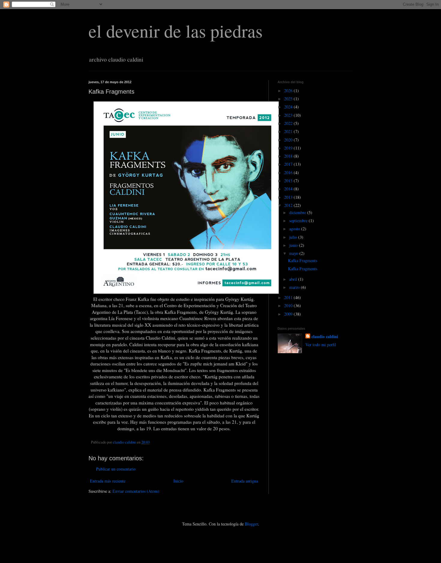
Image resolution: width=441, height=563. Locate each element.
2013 (289, 197)
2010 (289, 305)
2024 (289, 107)
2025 (289, 98)
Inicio (178, 481)
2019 (289, 148)
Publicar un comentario (116, 469)
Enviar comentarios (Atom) (135, 491)
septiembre (299, 220)
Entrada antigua (244, 481)
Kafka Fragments (302, 260)
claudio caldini (324, 337)
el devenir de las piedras (175, 31)
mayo (294, 253)
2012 (289, 205)
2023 (289, 115)
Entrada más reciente (107, 481)
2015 (289, 180)
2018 (289, 156)
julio (293, 237)
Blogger (251, 524)
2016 (289, 172)
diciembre (298, 212)
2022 (289, 123)
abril (293, 279)
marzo (295, 287)
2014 (289, 189)
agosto (295, 229)
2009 (289, 314)
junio (294, 245)
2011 (289, 297)
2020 (289, 140)
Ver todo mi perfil (320, 344)
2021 (289, 131)
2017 (289, 164)
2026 (289, 90)
